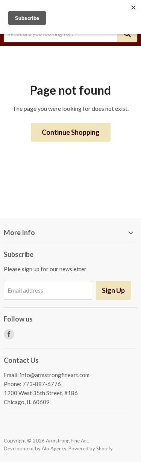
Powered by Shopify (90, 448)
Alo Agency (54, 448)
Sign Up (113, 290)
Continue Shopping (71, 132)
